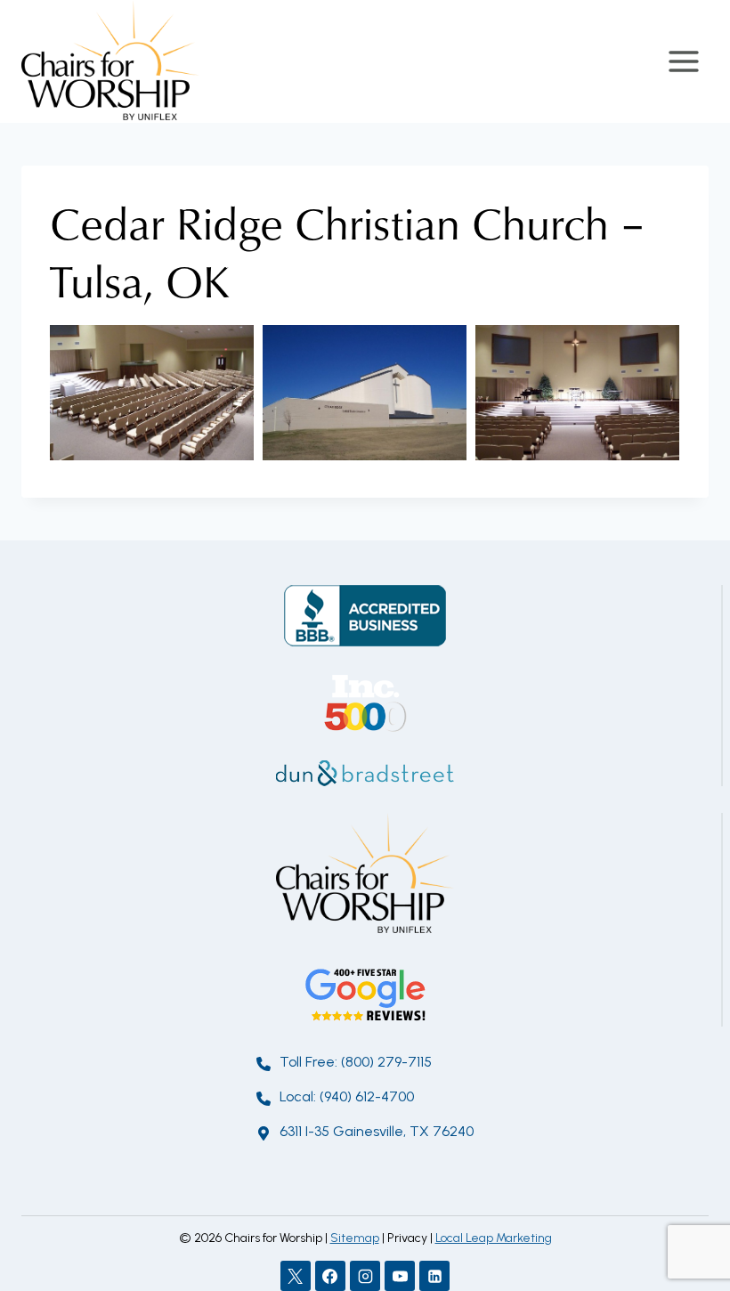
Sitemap (354, 1238)
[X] (295, 1276)
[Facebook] (330, 1276)
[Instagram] (365, 1276)
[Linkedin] (434, 1276)
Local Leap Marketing (493, 1238)
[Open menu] (683, 61)
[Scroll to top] (685, 1219)
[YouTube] (400, 1276)
